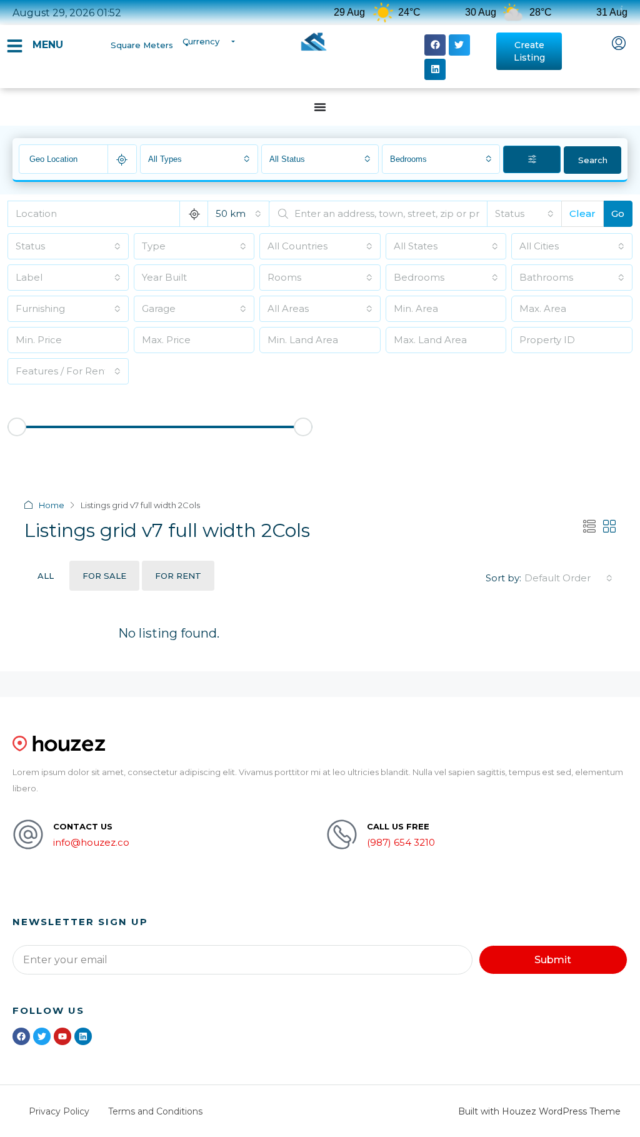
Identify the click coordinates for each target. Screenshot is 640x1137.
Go (617, 213)
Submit (552, 960)
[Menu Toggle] (320, 107)
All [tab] (46, 576)
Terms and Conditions (155, 1111)
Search (593, 160)
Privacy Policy (59, 1111)
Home (51, 505)
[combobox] (199, 159)
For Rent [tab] (178, 576)
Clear (582, 213)
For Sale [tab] (104, 576)
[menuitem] (619, 44)
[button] (435, 45)
